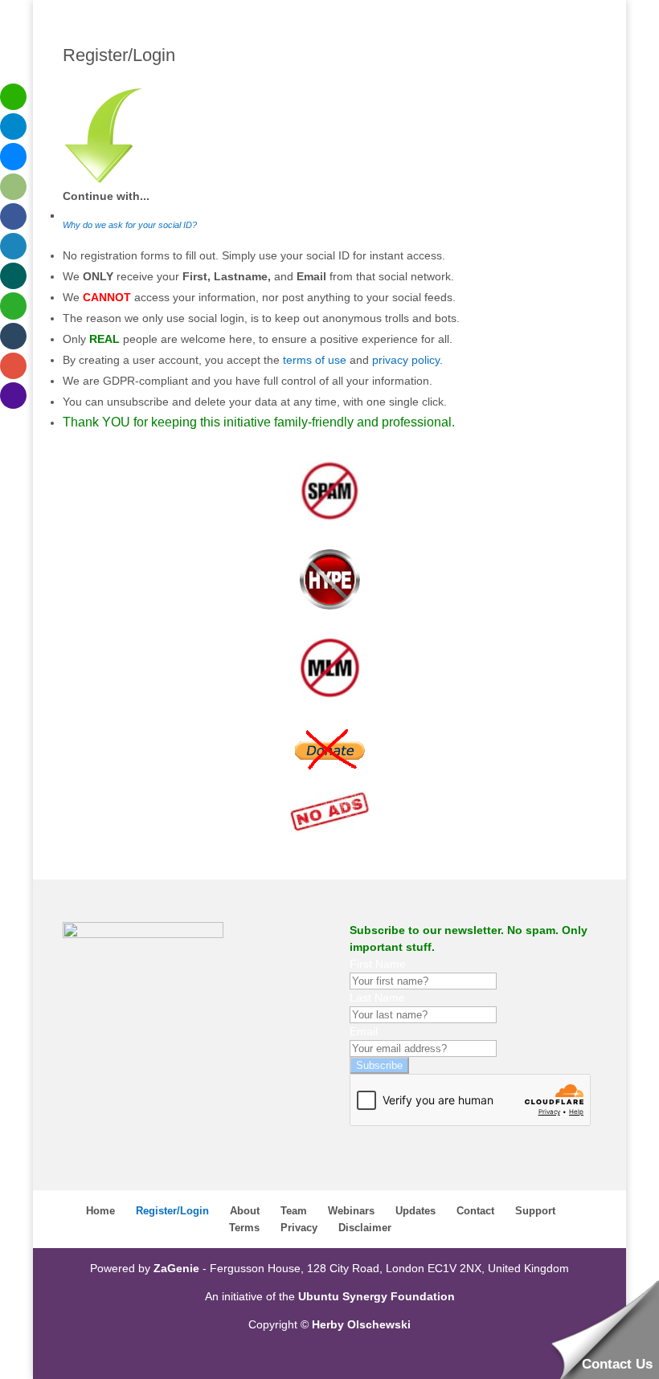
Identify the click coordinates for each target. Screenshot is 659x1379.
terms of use (314, 359)
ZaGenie (176, 1268)
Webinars (351, 1211)
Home (100, 1211)
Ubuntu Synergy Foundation (376, 1296)
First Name (378, 963)
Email (364, 1031)
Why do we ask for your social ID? (130, 225)
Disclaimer (364, 1228)
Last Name (377, 997)
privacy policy (406, 359)
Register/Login (172, 1211)
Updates (415, 1211)
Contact (475, 1211)
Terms (244, 1228)
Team (293, 1211)
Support (535, 1211)
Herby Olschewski (361, 1324)
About (245, 1211)
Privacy (298, 1228)
